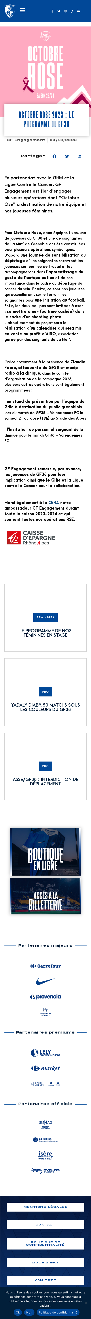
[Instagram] (65, 11)
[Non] (85, 1303)
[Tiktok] (72, 11)
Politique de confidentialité (58, 1312)
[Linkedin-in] (78, 11)
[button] (54, 156)
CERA (53, 503)
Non (29, 1312)
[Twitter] (59, 11)
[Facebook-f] (52, 11)
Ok (18, 1312)
